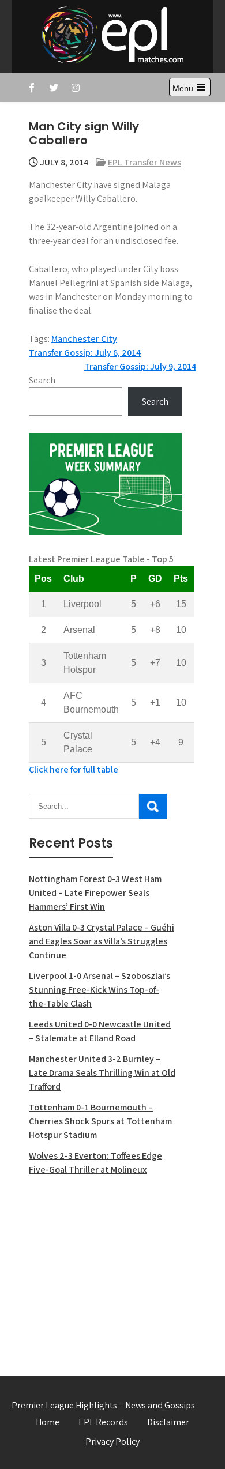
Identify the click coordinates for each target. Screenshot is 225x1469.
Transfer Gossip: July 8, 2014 (85, 352)
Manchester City (84, 339)
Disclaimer (168, 1422)
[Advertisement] (105, 1269)
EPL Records (103, 1422)
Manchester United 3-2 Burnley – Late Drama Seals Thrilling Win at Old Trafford (102, 1073)
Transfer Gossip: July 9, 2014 (140, 366)
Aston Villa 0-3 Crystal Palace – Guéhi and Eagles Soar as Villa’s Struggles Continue (101, 941)
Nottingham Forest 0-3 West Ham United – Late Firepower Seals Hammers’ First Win (95, 893)
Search (42, 380)
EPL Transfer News (144, 162)
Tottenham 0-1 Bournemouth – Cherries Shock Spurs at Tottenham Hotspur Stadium (100, 1121)
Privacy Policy (112, 1442)
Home (47, 1422)
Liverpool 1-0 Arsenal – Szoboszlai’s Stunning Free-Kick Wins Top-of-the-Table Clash (99, 990)
